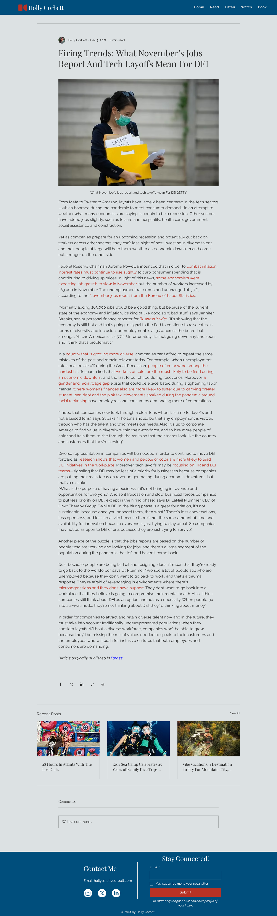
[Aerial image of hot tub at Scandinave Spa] (208, 738)
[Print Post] (103, 684)
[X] (102, 893)
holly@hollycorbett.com (113, 881)
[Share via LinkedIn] (82, 684)
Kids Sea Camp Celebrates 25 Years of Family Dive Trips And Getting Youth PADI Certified (137, 767)
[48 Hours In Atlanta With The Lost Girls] (68, 738)
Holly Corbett (46, 7)
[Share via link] (92, 684)
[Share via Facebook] (60, 684)
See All (235, 713)
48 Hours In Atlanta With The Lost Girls (67, 767)
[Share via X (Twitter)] (71, 684)
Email (155, 867)
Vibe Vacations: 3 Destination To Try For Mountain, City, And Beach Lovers (207, 767)
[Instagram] (88, 893)
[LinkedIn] (116, 893)
